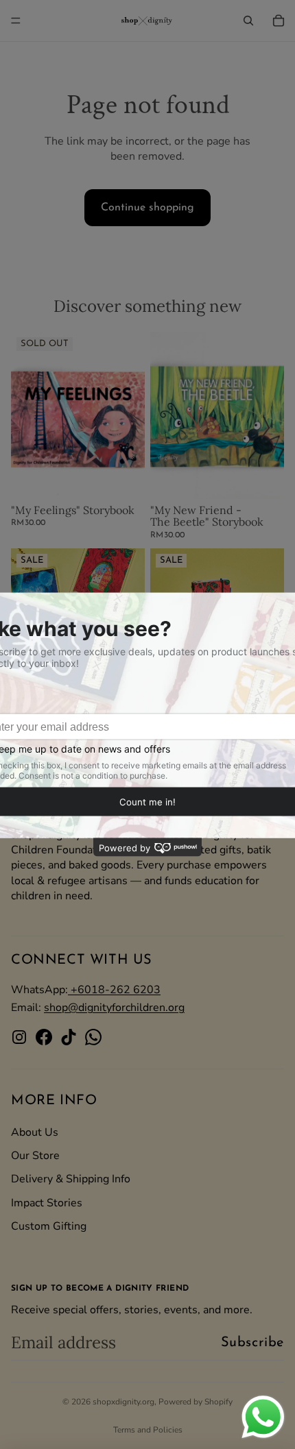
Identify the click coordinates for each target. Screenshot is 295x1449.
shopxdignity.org (123, 1401)
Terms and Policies (147, 1429)
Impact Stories (46, 1202)
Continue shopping (147, 207)
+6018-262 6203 (114, 989)
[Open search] (248, 20)
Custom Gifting (48, 1226)
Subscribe (252, 1343)
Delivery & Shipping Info (70, 1178)
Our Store (35, 1155)
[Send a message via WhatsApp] (263, 1417)
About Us (34, 1132)
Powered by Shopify (195, 1401)
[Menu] (16, 20)
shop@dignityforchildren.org (114, 1007)
